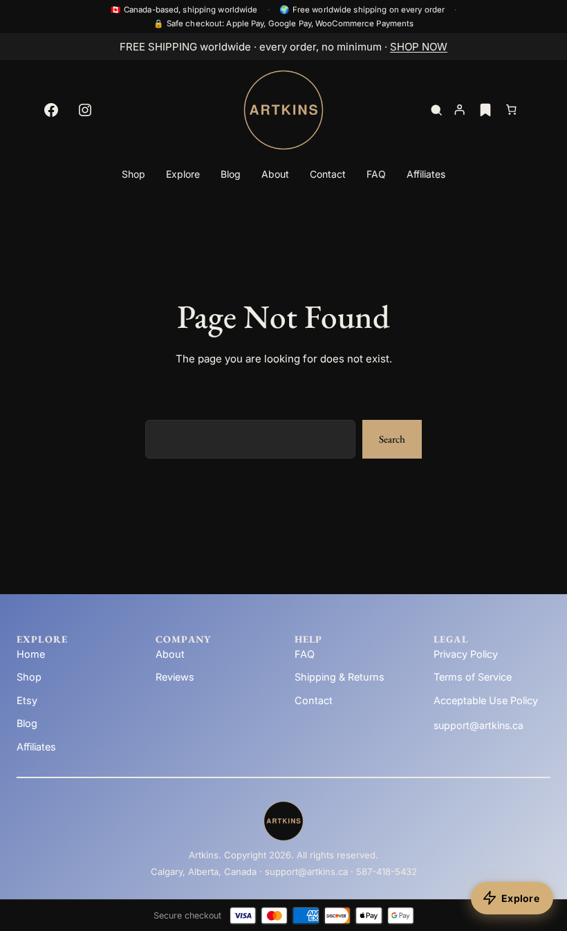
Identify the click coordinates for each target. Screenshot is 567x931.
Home (31, 654)
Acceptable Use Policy (486, 700)
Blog (27, 723)
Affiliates (36, 747)
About (170, 654)
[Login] (459, 110)
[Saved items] (485, 110)
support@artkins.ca (478, 725)
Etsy (27, 700)
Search (392, 438)
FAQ (305, 654)
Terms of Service (473, 677)
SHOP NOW (418, 46)
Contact (314, 700)
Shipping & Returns (339, 677)
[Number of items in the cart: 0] (512, 110)
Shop (29, 677)
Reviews (175, 677)
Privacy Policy (466, 654)
